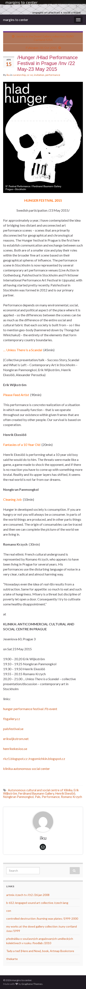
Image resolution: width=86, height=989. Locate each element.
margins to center (15, 20)
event (53, 709)
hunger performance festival (23, 709)
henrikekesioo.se (15, 749)
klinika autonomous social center (26, 769)
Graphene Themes (32, 983)
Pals (37, 797)
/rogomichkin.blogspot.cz (46, 759)
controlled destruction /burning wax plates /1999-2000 (42, 918)
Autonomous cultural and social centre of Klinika (40, 790)
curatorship (19, 74)
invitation (39, 74)
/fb (46, 709)
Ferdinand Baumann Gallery (36, 793)
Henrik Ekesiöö (65, 793)
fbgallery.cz (11, 719)
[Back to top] (76, 979)
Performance (51, 797)
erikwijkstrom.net (16, 739)
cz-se (30, 74)
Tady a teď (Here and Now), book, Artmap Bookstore (40, 951)
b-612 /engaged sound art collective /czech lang (37, 902)
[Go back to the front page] (43, 7)
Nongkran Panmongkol (18, 797)
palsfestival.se (13, 729)
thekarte (12, 959)
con (8, 910)
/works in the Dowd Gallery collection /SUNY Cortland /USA (45, 38)
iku (8, 74)
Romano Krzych (71, 797)
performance (52, 74)
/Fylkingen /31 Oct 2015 (41, 47)
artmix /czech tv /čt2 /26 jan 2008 (27, 895)
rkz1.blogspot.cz (15, 759)
